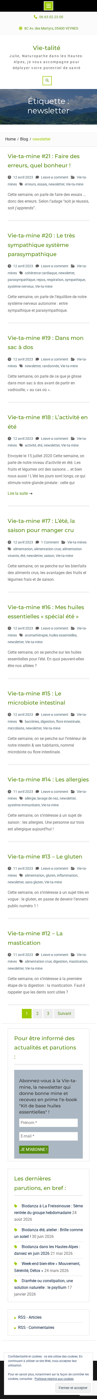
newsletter (56, 184)
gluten (50, 875)
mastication (78, 961)
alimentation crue (47, 549)
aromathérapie (36, 635)
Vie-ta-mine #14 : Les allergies (48, 779)
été (40, 445)
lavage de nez (47, 798)
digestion (48, 721)
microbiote (16, 728)
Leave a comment (54, 177)
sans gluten (34, 882)
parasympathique (21, 280)
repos (41, 280)
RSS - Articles (30, 1317)
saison (49, 556)
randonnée (50, 366)
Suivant (64, 1013)
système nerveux (21, 286)
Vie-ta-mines (77, 542)
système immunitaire (24, 805)
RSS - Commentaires (36, 1327)
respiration (55, 280)
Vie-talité (46, 47)
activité (30, 445)
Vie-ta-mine (74, 184)
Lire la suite (18, 493)
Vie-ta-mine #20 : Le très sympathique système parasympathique (41, 245)
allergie (30, 798)
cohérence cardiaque (41, 273)
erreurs (30, 184)
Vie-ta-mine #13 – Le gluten (45, 856)
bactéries (32, 721)
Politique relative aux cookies (54, 1379)
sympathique (75, 280)
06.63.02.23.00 (51, 17)
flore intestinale (68, 721)
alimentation (23, 549)
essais (42, 184)
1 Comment (50, 542)
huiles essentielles (63, 635)
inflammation (67, 875)
